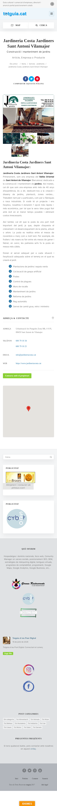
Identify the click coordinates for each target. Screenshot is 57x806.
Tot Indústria (32, 723)
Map (17, 25)
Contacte (35, 779)
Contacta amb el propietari (17, 376)
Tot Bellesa (8, 723)
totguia (28, 785)
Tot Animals (35, 719)
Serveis (32, 64)
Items (24, 64)
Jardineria (40, 64)
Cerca (43, 25)
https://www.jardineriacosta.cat (28, 363)
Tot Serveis (37, 727)
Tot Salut (27, 727)
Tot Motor (17, 727)
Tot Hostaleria (20, 723)
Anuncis (45, 779)
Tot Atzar (45, 719)
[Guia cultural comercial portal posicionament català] (15, 13)
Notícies (25, 779)
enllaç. (33, 749)
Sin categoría (9, 719)
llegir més (8, 653)
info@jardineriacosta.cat (26, 355)
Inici (16, 64)
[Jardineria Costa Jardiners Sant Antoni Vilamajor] (19, 150)
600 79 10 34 (21, 341)
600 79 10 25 (21, 346)
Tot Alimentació (22, 719)
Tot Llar (42, 723)
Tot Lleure (7, 727)
